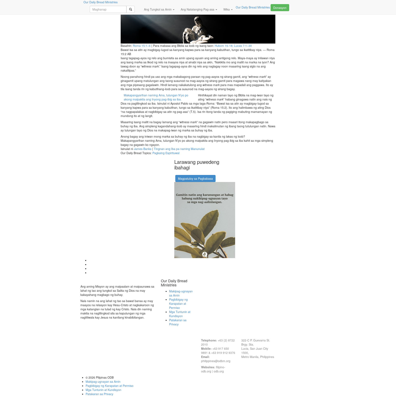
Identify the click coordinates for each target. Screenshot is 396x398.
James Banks (142, 149)
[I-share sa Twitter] (187, 173)
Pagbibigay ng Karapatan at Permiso (178, 303)
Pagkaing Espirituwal (165, 153)
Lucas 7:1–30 (243, 46)
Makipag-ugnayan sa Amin (103, 381)
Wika (227, 9)
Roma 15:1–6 (142, 46)
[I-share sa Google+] (182, 173)
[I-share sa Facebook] (177, 173)
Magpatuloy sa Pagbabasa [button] (195, 178)
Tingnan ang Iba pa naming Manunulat (179, 149)
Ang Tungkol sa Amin (158, 9)
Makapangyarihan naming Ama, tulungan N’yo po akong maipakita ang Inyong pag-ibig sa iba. (156, 97)
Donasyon (279, 8)
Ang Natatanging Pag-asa (198, 9)
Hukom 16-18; (224, 46)
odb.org (219, 371)
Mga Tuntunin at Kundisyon (179, 314)
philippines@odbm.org (215, 361)
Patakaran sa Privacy (177, 322)
